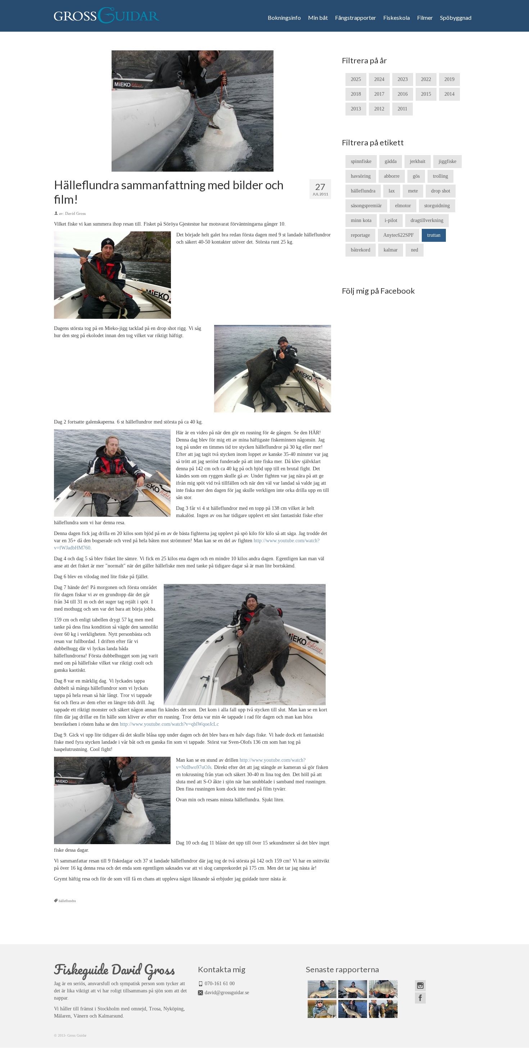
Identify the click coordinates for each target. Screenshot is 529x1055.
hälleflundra (67, 901)
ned (414, 250)
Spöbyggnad (455, 17)
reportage (360, 235)
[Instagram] (420, 985)
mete (413, 191)
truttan (433, 235)
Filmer (425, 17)
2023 (403, 79)
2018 (356, 94)
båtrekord (360, 250)
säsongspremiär (366, 205)
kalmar (391, 250)
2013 (356, 109)
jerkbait (417, 161)
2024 (379, 79)
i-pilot (391, 220)
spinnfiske (361, 161)
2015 (426, 94)
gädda (391, 161)
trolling (440, 176)
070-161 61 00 (220, 983)
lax (392, 191)
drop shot (440, 191)
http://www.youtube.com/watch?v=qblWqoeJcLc (169, 724)
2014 (449, 94)
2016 (403, 94)
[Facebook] (420, 998)
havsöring (361, 176)
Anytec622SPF (398, 235)
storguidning (437, 205)
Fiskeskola (396, 17)
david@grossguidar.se (227, 992)
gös (416, 176)
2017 (379, 94)
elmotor (403, 205)
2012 (379, 109)
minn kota (361, 220)
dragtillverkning (427, 220)
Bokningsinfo (284, 17)
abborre (391, 176)
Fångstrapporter (355, 17)
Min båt (318, 17)
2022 (426, 79)
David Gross (75, 213)
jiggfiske (447, 161)
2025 (356, 79)
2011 (402, 109)
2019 (449, 79)
